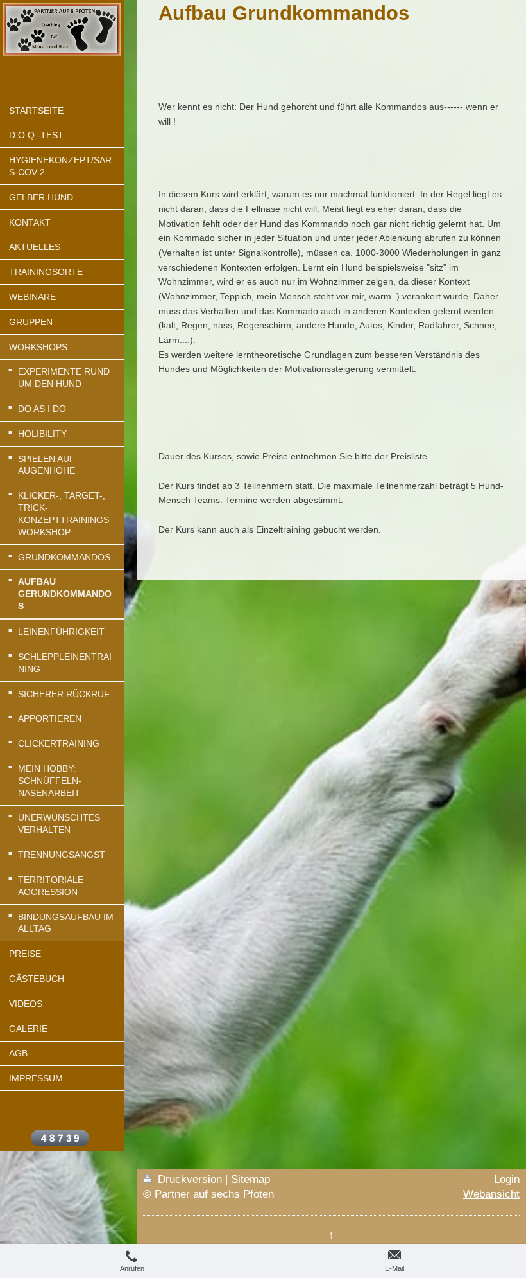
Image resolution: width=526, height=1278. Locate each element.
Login (507, 1179)
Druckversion (190, 1179)
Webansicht (491, 1194)
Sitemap (250, 1179)
